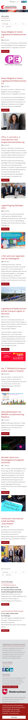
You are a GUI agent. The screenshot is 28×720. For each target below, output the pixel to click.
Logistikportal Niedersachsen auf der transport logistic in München (13, 311)
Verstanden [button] (14, 717)
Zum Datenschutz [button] (14, 713)
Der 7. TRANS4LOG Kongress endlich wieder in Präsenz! (13, 369)
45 (3, 26)
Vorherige (5, 24)
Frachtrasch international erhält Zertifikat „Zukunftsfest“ (12, 521)
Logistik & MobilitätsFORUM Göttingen (12, 611)
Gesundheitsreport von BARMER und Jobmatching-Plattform (13, 414)
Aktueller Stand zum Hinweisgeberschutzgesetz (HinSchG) (12, 460)
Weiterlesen (5, 51)
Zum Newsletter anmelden (10, 687)
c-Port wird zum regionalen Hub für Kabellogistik (13, 257)
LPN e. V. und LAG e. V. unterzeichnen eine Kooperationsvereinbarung (12, 139)
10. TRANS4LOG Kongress (8, 585)
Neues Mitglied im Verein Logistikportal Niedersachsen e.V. (13, 34)
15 (23, 24)
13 (15, 24)
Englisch (18, 1)
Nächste (8, 26)
